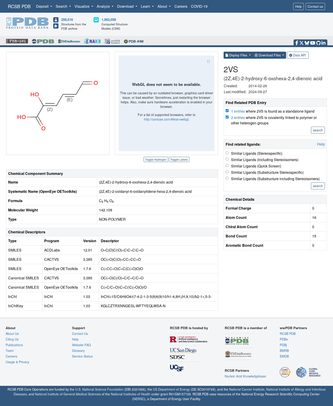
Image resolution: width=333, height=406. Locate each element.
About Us (12, 333)
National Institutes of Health (130, 394)
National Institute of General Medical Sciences (68, 394)
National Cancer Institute (246, 389)
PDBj (283, 345)
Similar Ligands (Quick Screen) (256, 166)
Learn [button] (146, 6)
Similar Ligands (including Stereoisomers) (264, 159)
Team (10, 350)
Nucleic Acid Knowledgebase (245, 376)
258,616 (67, 19)
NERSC (138, 398)
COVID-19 (199, 6)
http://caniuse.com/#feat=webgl (166, 119)
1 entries (238, 111)
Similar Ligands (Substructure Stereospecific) (267, 172)
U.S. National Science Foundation (99, 389)
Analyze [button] (104, 6)
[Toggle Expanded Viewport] (208, 61)
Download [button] (126, 6)
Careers (180, 6)
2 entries (238, 117)
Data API (299, 55)
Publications (14, 345)
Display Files (238, 55)
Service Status (82, 356)
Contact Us (80, 333)
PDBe (284, 339)
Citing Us (12, 339)
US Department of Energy (171, 389)
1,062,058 (108, 19)
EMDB (284, 356)
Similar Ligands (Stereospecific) (256, 153)
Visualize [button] (82, 6)
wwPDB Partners (293, 327)
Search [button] (62, 6)
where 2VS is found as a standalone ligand (272, 111)
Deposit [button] (42, 6)
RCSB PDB (19, 6)
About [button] (162, 6)
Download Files (270, 55)
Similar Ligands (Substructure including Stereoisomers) (275, 178)
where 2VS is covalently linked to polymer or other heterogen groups (274, 120)
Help (298, 6)
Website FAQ (81, 345)
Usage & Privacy (17, 362)
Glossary (78, 350)
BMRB (284, 350)
